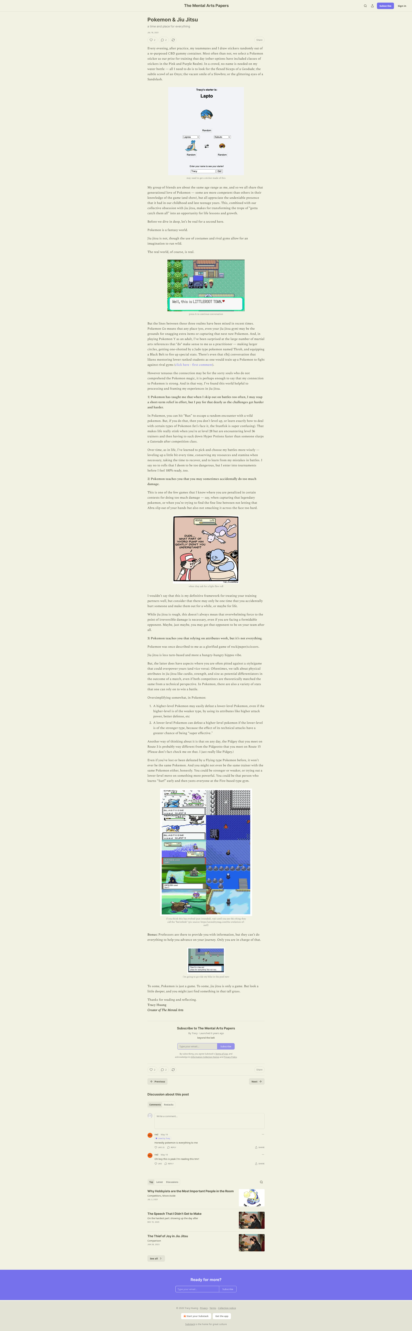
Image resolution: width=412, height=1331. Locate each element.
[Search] (365, 6)
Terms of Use (221, 1053)
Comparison (154, 1240)
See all (154, 1258)
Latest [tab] (159, 1182)
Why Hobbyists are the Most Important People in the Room (190, 1191)
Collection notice (227, 1308)
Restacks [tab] (168, 1104)
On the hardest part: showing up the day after (172, 1218)
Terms (213, 1308)
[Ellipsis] (263, 1134)
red (156, 1134)
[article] (206, 1198)
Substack (190, 1324)
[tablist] (161, 1104)
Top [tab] (151, 1182)
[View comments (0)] (179, 1204)
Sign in (402, 5)
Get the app (221, 1316)
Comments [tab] (155, 1104)
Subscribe (385, 5)
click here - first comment (193, 364)
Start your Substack (198, 1316)
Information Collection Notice (205, 1057)
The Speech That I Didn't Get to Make (174, 1214)
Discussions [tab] (172, 1182)
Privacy (204, 1308)
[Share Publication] (372, 6)
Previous (159, 1081)
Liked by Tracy (164, 1138)
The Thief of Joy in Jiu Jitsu (167, 1236)
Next (255, 1081)
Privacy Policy (230, 1057)
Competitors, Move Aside (161, 1195)
